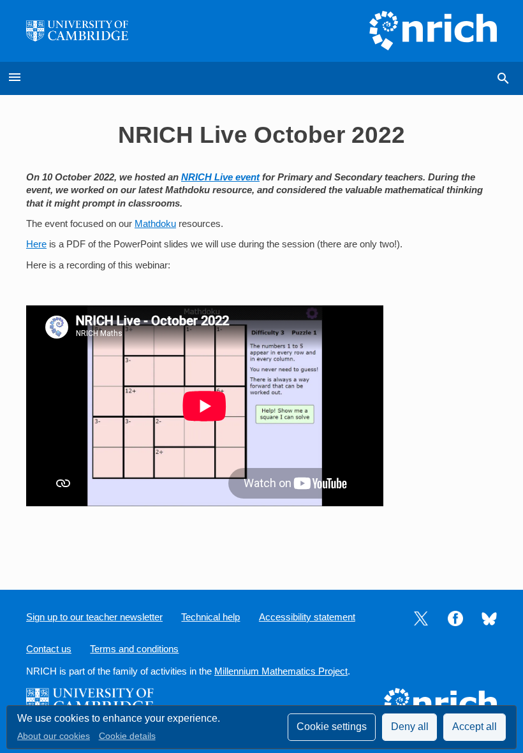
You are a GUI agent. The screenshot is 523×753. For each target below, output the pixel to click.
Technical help (210, 617)
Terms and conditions (134, 649)
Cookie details (127, 736)
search (503, 78)
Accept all (474, 726)
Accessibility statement (307, 617)
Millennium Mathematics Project (281, 671)
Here (36, 244)
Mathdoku (155, 224)
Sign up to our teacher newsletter (94, 617)
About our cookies (53, 736)
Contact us (48, 649)
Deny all (410, 726)
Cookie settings (332, 726)
